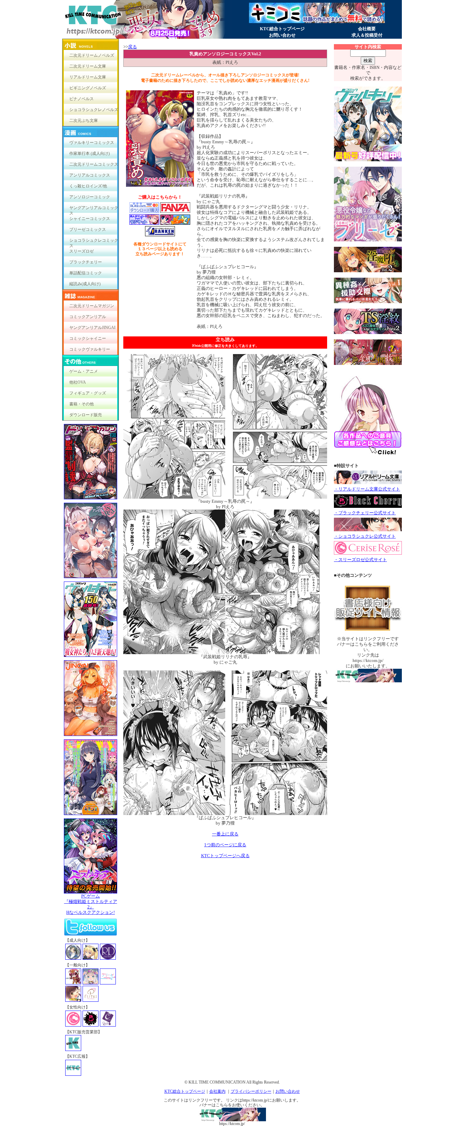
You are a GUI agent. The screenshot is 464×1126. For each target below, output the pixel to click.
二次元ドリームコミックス (93, 164)
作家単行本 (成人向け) (89, 153)
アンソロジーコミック (89, 197)
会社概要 (367, 28)
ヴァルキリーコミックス (91, 142)
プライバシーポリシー (251, 1091)
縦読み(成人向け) (85, 283)
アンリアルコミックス (89, 175)
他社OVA (77, 382)
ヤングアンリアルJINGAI (92, 327)
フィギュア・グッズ (87, 393)
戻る (132, 46)
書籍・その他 (81, 404)
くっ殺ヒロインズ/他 (88, 186)
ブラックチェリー (85, 262)
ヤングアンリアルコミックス (93, 209)
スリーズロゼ (81, 251)
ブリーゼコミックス (87, 229)
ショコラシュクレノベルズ (93, 109)
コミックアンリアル (87, 316)
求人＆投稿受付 (367, 35)
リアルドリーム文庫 (87, 77)
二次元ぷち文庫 (83, 120)
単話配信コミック (85, 273)
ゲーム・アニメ (83, 371)
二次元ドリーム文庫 (87, 66)
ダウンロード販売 (85, 414)
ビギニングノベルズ (87, 88)
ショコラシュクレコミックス (93, 242)
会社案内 (217, 1091)
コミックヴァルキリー (89, 349)
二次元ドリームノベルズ (91, 55)
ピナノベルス (81, 98)
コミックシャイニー (87, 338)
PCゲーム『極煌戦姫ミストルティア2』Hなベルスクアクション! (90, 904)
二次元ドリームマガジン (91, 305)
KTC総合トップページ (282, 28)
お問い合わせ (282, 35)
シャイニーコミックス (89, 218)
